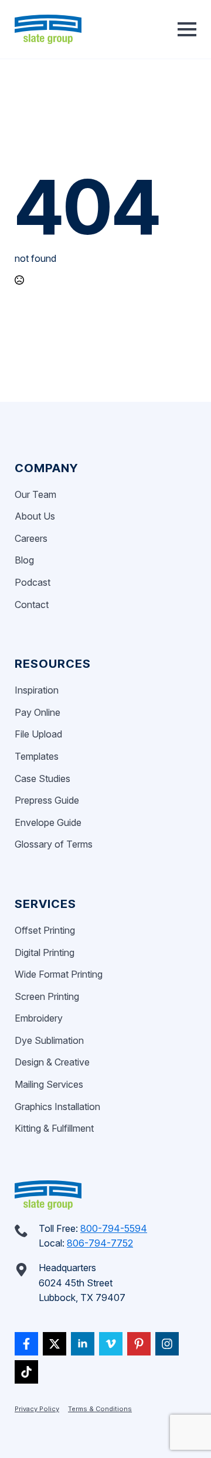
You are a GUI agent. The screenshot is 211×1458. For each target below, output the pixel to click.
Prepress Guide (47, 800)
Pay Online (37, 712)
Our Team (35, 494)
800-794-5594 (113, 1228)
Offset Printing (45, 930)
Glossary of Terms (54, 844)
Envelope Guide (48, 822)
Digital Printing (44, 952)
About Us (35, 516)
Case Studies (42, 778)
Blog (24, 560)
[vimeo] (110, 1343)
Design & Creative (52, 1062)
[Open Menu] (187, 29)
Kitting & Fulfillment (54, 1128)
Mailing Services (49, 1084)
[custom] (26, 1343)
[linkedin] (82, 1343)
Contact (32, 604)
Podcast (32, 582)
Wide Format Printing (59, 974)
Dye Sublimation (49, 1040)
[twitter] (54, 1343)
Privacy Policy (37, 1409)
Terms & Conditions (100, 1409)
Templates (37, 756)
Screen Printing (47, 996)
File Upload (38, 734)
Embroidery (39, 1018)
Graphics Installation (57, 1106)
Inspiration (37, 690)
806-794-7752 (100, 1243)
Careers (31, 538)
